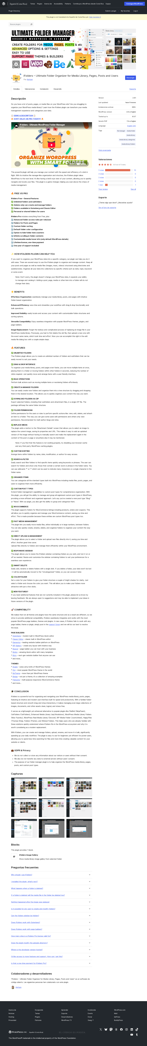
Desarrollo (58, 89)
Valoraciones (30, 89)
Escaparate (39, 1010)
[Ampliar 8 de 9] (62, 822)
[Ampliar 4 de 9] (34, 801)
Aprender (64, 1010)
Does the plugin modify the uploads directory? (29, 943)
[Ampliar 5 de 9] (62, 801)
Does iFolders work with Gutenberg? (25, 922)
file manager (121, 131)
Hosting (11, 1017)
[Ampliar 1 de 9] (34, 780)
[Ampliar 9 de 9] (89, 822)
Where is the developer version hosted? (27, 950)
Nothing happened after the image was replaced (30, 902)
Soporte (132, 89)
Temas (37, 1013)
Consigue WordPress (134, 4)
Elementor (17, 642)
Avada (15, 667)
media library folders (128, 144)
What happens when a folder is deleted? (27, 888)
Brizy (15, 655)
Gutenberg (17, 636)
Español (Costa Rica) (36, 1032)
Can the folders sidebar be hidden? (25, 916)
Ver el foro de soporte (107, 207)
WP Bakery (17, 646)
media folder (131, 131)
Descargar (131, 78)
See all (133, 189)
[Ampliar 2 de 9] (62, 780)
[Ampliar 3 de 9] (89, 780)
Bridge (15, 676)
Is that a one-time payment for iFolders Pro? (28, 963)
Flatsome (16, 680)
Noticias (11, 1013)
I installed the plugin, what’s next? (24, 882)
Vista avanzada (104, 150)
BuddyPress (118, 1020)
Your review (103, 189)
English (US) (131, 126)
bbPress (117, 1017)
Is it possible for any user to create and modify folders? (33, 909)
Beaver (15, 649)
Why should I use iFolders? (21, 875)
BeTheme (16, 673)
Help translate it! (95, 17)
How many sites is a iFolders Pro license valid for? (31, 936)
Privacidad (12, 1020)
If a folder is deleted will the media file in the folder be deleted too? (38, 895)
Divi (14, 670)
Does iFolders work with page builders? (26, 929)
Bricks (15, 652)
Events (90, 1013)
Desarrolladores (67, 1017)
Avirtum (30, 79)
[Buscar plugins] (31, 24)
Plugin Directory (14, 11)
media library (131, 135)
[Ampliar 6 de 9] (89, 801)
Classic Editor (18, 639)
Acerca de (12, 1010)
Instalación (44, 89)
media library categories (127, 139)
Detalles (16, 89)
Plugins (37, 1017)
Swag (91, 1020)
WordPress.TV (66, 1020)
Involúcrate (92, 1010)
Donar (90, 1017)
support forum (54, 624)
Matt (115, 1013)
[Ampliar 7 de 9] (34, 822)
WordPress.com (119, 1010)
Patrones (38, 1020)
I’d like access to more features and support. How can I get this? (37, 957)
